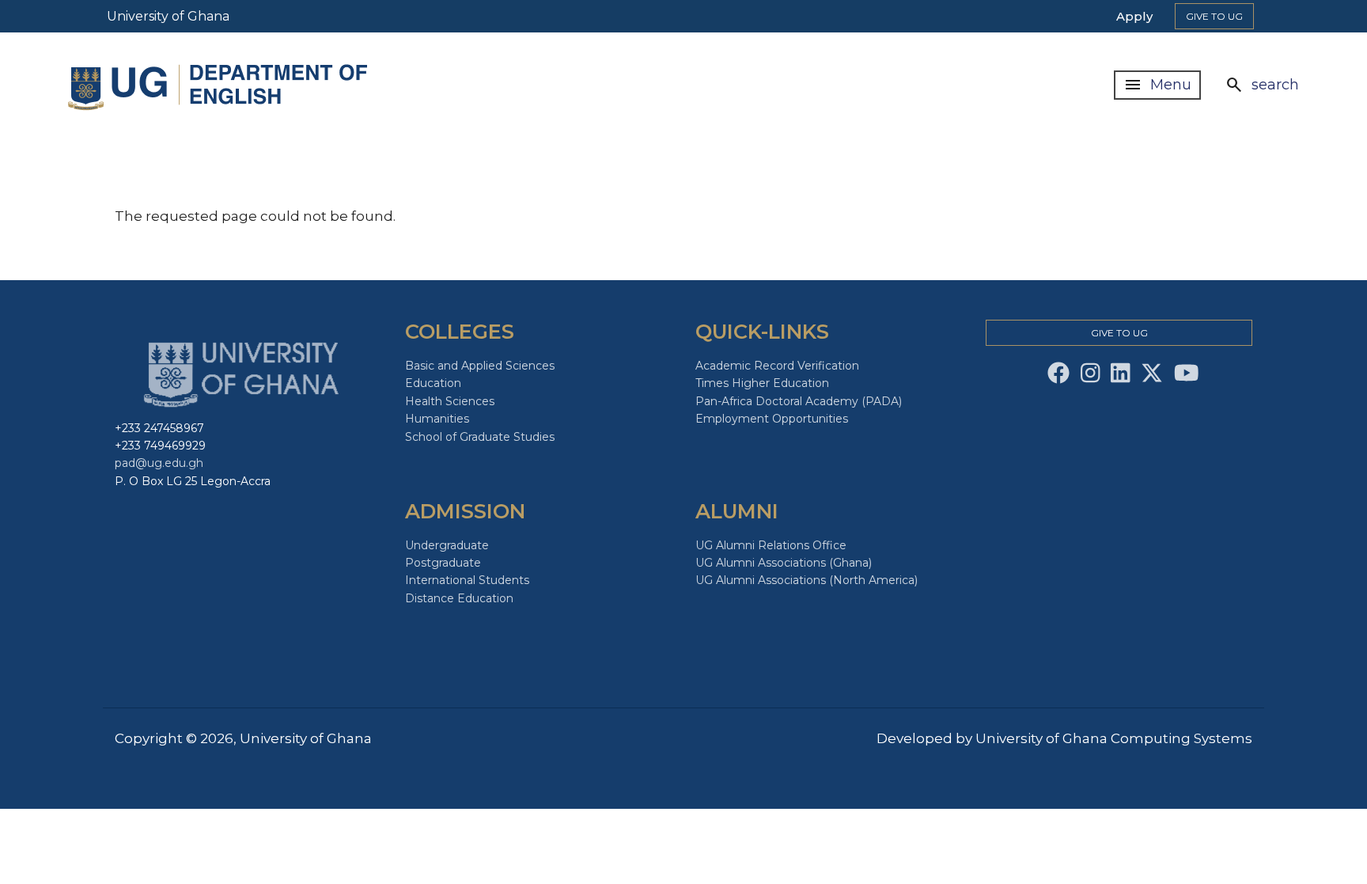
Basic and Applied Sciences (480, 366)
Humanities (437, 419)
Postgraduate (443, 563)
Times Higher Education (762, 383)
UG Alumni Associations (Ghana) (783, 563)
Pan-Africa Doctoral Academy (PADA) (798, 401)
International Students (467, 580)
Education (433, 383)
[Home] (221, 85)
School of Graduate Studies (480, 437)
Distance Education (459, 598)
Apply (1134, 16)
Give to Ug (1214, 16)
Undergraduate (447, 545)
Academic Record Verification (777, 366)
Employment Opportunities (771, 419)
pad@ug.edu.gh (159, 463)
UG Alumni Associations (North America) (806, 580)
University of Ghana (168, 16)
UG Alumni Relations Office (770, 545)
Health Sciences (449, 401)
